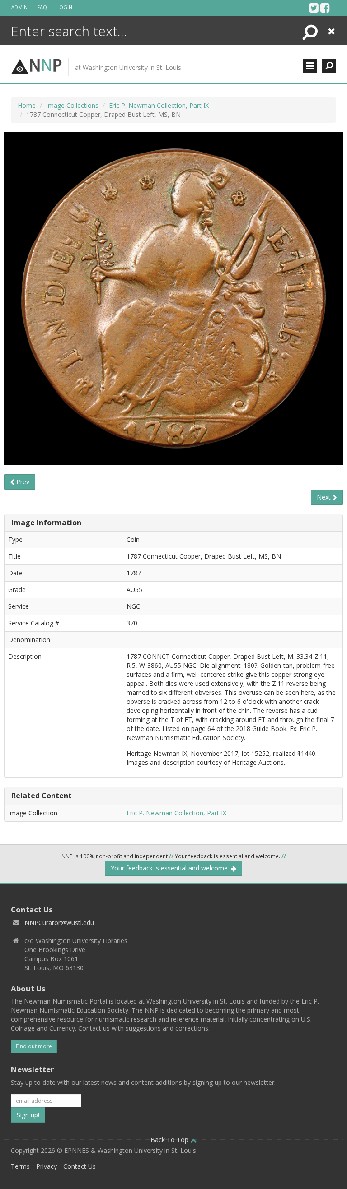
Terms (20, 1166)
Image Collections (72, 105)
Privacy (46, 1166)
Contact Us (79, 1166)
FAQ (42, 7)
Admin (19, 7)
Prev (21, 481)
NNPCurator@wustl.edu (59, 922)
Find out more (34, 1046)
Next (325, 497)
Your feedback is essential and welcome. (171, 868)
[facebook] (325, 7)
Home (27, 105)
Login (64, 7)
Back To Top (170, 1139)
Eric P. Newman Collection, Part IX (159, 105)
